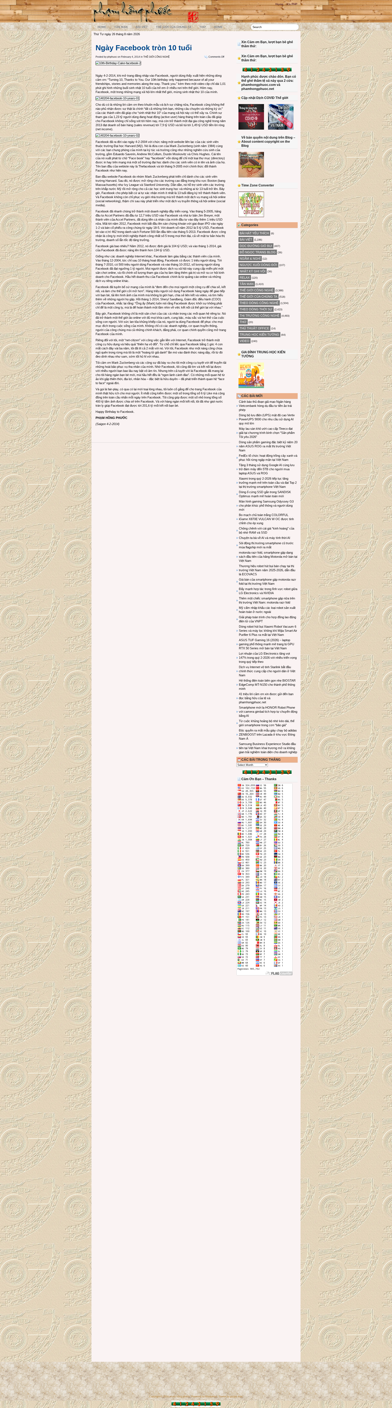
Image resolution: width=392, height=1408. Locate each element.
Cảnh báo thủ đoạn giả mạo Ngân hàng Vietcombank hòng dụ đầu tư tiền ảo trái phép (265, 406)
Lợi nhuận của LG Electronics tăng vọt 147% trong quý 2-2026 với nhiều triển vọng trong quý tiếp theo (268, 657)
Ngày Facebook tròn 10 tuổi (144, 48)
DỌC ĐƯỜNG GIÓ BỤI (256, 246)
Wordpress (211, 1396)
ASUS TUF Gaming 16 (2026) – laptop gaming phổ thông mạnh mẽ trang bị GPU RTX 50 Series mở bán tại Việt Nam (266, 644)
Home (279, 4)
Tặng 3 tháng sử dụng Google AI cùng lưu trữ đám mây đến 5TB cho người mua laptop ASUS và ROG (266, 469)
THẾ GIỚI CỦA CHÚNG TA (173, 27)
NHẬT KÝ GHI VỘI (252, 271)
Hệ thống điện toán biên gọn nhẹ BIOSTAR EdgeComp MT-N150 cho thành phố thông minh (267, 684)
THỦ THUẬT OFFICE (254, 328)
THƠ (202, 27)
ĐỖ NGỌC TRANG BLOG (258, 252)
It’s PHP (292, 4)
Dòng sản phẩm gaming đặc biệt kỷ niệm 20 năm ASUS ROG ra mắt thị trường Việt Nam (268, 446)
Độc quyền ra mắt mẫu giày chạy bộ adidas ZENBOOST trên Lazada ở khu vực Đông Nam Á (268, 734)
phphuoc (112, 56)
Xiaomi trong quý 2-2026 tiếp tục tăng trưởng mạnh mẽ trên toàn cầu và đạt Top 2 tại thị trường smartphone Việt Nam (268, 482)
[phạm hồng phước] (133, 20)
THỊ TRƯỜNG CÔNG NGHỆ (260, 315)
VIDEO (244, 341)
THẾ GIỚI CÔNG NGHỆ (156, 56)
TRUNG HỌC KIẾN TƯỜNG (259, 334)
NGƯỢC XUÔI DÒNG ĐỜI (258, 265)
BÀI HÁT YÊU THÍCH (254, 233)
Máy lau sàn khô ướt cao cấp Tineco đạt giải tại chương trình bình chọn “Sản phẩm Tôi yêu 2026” (267, 433)
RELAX (245, 277)
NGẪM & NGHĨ (250, 258)
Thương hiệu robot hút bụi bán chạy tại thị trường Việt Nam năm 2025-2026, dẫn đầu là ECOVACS (267, 570)
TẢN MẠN (121, 27)
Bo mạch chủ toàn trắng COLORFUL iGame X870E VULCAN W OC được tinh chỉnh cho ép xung (266, 519)
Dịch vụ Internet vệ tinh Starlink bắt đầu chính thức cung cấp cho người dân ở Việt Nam (267, 671)
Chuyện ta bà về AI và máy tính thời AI (264, 538)
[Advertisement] (267, 1012)
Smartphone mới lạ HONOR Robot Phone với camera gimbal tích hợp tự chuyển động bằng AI (268, 711)
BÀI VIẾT (142, 27)
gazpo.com (236, 1396)
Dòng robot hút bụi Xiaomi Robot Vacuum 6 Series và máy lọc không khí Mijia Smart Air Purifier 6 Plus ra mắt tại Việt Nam (268, 630)
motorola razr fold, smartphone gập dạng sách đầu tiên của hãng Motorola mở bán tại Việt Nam (268, 556)
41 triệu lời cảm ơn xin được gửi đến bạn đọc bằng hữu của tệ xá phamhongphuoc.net (266, 698)
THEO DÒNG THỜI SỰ (256, 309)
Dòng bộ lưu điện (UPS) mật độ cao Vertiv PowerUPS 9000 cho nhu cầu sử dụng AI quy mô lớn (267, 419)
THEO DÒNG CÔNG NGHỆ (259, 303)
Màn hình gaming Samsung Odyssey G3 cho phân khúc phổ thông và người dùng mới (266, 505)
